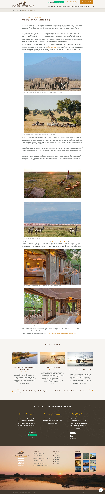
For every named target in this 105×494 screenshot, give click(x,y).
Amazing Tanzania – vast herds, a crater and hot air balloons (61, 333)
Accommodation (72, 6)
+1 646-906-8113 (39, 455)
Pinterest (57, 459)
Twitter (56, 455)
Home (13, 10)
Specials (80, 6)
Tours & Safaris (61, 6)
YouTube (57, 463)
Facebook (57, 453)
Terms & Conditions (89, 492)
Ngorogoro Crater (51, 47)
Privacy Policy (79, 492)
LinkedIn (57, 461)
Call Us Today (73, 2)
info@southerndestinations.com (40, 465)
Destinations (51, 6)
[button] (101, 490)
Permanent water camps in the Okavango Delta (24, 368)
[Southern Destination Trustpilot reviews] (50, 2)
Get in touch (86, 2)
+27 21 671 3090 (40, 453)
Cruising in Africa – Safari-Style (80, 369)
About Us (86, 6)
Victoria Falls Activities (52, 367)
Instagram (57, 457)
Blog (17, 10)
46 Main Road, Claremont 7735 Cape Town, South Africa (42, 459)
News (20, 10)
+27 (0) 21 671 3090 (39, 463)
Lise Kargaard (38, 17)
